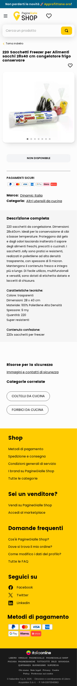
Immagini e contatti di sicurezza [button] (33, 372)
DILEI (54, 662)
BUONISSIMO (39, 665)
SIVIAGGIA (63, 662)
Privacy (47, 670)
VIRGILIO (23, 658)
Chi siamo (24, 670)
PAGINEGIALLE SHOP (57, 658)
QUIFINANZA (24, 665)
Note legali (35, 670)
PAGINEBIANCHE (26, 662)
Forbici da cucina (27, 409)
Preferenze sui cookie (42, 674)
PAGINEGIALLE (37, 658)
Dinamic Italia (31, 195)
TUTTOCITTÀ (43, 662)
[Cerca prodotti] (66, 31)
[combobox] (38, 31)
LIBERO (13, 658)
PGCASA (12, 662)
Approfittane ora (57, 4)
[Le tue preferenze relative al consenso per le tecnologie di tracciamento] (70, 679)
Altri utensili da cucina (44, 201)
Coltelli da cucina (28, 396)
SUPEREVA (53, 665)
